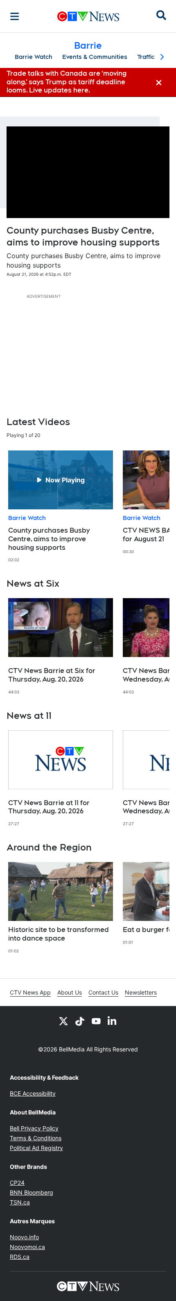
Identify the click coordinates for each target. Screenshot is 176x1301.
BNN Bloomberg (31, 1192)
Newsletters (141, 992)
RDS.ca (19, 1256)
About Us (69, 992)
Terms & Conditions (35, 1137)
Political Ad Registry (36, 1147)
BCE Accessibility (33, 1093)
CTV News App (30, 992)
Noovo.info (24, 1236)
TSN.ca (20, 1202)
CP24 (17, 1182)
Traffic (146, 57)
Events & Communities (94, 57)
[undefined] (60, 506)
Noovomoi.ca (27, 1246)
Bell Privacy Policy (34, 1128)
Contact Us (103, 992)
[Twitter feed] (63, 1021)
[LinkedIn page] (112, 1021)
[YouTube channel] (96, 1021)
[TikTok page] (80, 1021)
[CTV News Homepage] (88, 16)
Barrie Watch (33, 57)
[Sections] (15, 16)
